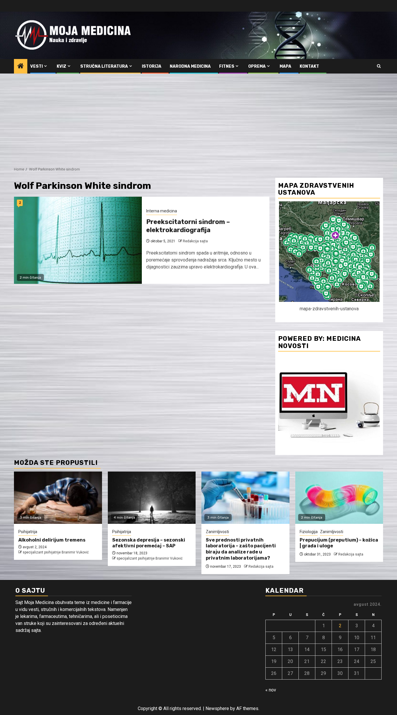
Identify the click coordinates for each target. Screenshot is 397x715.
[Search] (378, 66)
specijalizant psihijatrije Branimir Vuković (56, 552)
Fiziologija (309, 531)
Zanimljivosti (217, 531)
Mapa (285, 66)
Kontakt (309, 66)
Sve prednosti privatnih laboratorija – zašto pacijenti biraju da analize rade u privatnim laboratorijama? (241, 549)
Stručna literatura (104, 66)
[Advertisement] (198, 117)
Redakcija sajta (195, 241)
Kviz (61, 66)
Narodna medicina (190, 66)
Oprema (257, 66)
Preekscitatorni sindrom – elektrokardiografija (188, 226)
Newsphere (217, 708)
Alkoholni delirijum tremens (51, 540)
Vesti (36, 66)
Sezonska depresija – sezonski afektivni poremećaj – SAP (148, 543)
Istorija (151, 66)
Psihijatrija (27, 531)
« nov (270, 690)
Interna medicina (161, 211)
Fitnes (226, 66)
